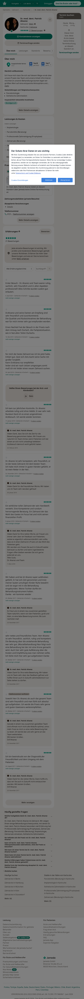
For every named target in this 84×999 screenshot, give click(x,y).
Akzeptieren (65, 180)
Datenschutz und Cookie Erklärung (28, 173)
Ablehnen (48, 180)
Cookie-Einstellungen (19, 180)
